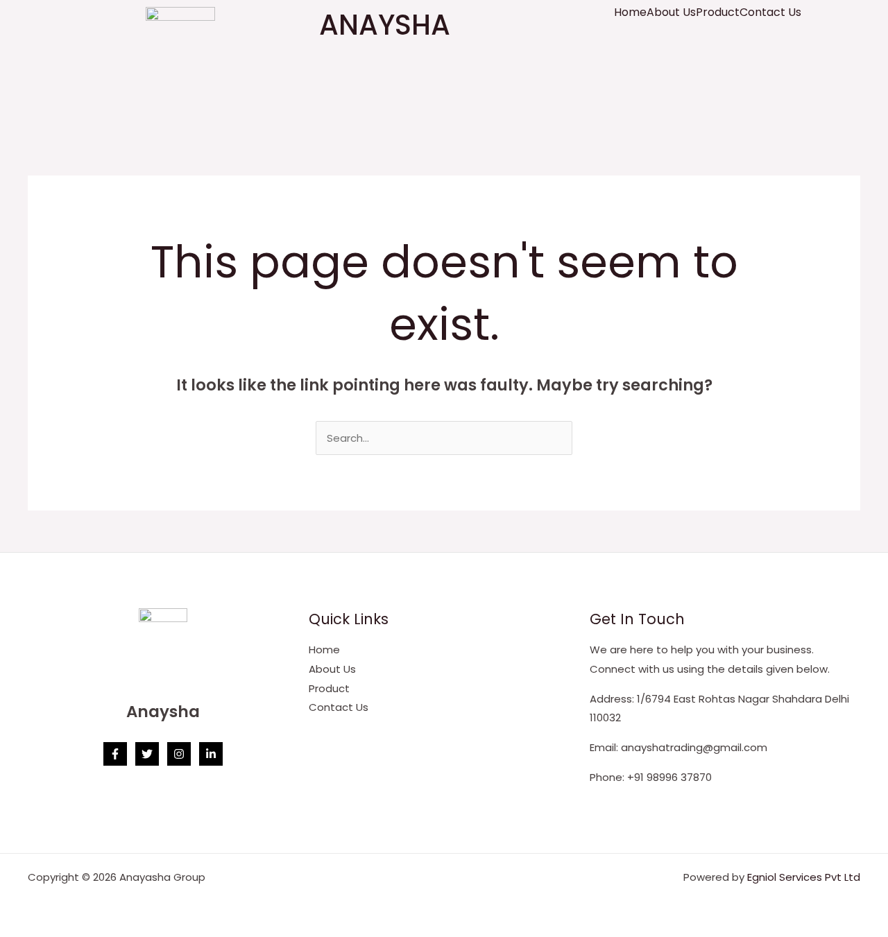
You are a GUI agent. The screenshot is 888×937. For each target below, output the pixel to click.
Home (630, 12)
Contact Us (770, 12)
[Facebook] (115, 754)
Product (718, 12)
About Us (671, 12)
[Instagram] (179, 754)
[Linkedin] (211, 754)
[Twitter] (147, 754)
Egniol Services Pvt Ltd (803, 877)
